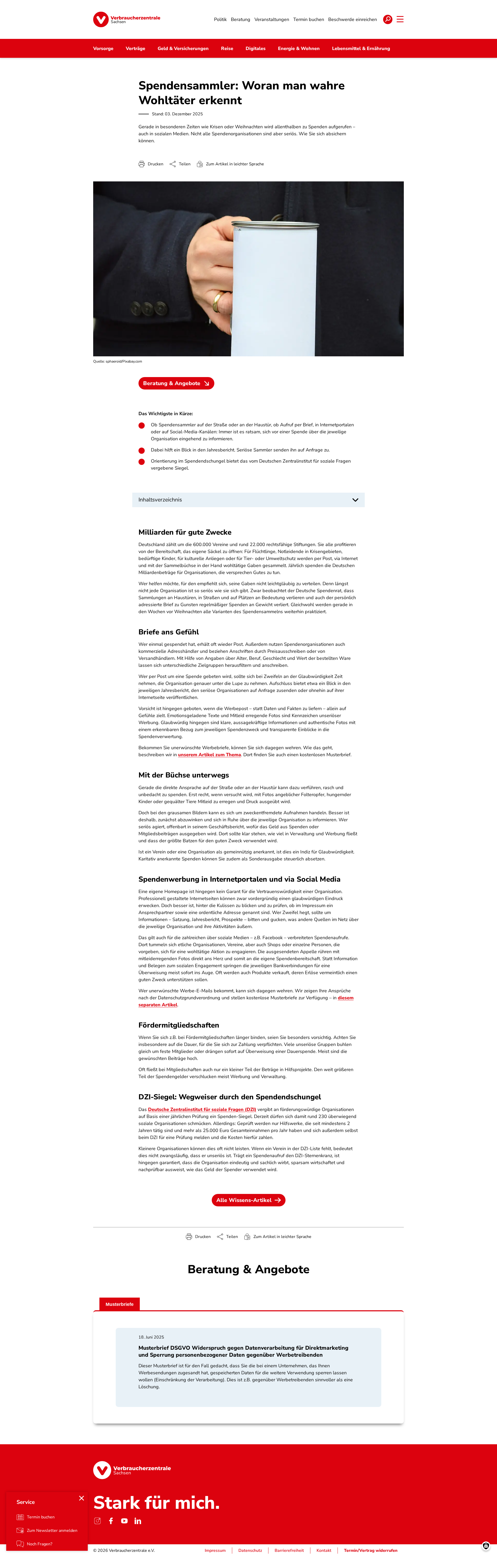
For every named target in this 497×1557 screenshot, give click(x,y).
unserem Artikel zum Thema (209, 755)
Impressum (215, 1550)
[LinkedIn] (137, 1521)
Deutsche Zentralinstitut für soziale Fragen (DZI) (202, 1109)
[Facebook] (111, 1521)
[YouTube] (124, 1521)
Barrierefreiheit (289, 1550)
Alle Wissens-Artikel (244, 1200)
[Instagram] (97, 1521)
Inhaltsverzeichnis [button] (160, 499)
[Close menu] (81, 1498)
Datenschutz (250, 1550)
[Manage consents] (486, 1546)
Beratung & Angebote (171, 383)
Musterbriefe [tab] (120, 1304)
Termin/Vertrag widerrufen (371, 1550)
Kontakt (324, 1550)
